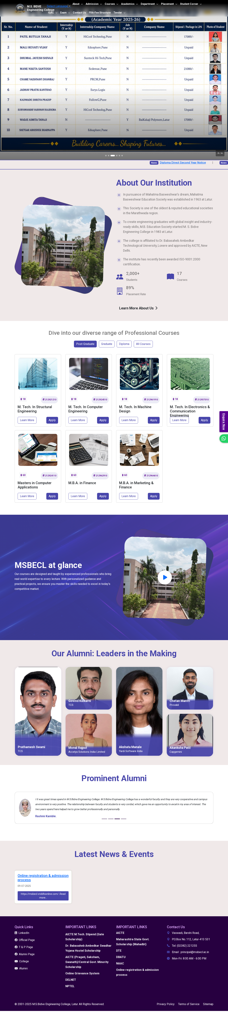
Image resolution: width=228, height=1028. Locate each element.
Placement (167, 3)
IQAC (51, 12)
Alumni (23, 968)
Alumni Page (27, 954)
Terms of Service (189, 1004)
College (24, 961)
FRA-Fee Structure (100, 12)
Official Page (27, 940)
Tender (117, 12)
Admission (92, 3)
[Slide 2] (110, 819)
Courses (110, 3)
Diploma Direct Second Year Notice (159, 162)
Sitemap (208, 1004)
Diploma (124, 344)
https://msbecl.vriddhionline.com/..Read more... (43, 895)
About (75, 3)
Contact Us (79, 12)
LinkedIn (24, 933)
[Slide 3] (117, 819)
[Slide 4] (123, 819)
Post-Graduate (85, 344)
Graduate (106, 344)
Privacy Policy (166, 1004)
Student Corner (189, 3)
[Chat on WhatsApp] (223, 438)
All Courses (143, 344)
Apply (52, 420)
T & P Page (26, 947)
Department (148, 3)
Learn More (27, 420)
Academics (127, 3)
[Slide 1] (104, 819)
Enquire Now (224, 421)
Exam (63, 12)
